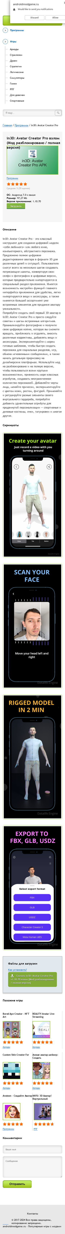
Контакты (32, 1213)
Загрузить (15, 206)
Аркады (6, 1047)
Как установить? (17, 969)
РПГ (36, 1129)
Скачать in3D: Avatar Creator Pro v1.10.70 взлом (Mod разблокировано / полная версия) (32, 979)
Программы (12, 178)
